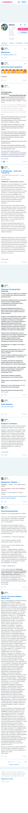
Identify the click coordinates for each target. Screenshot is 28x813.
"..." (2, 90)
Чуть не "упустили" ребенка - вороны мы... (11, 597)
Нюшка (6, 48)
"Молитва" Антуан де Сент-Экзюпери (11, 290)
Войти (24, 2)
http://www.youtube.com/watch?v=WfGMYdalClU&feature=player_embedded (14, 497)
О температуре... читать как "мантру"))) (11, 172)
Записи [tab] (5, 43)
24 (6, 454)
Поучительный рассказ (9, 511)
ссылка (2, 114)
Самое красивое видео (7, 406)
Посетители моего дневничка (11, 67)
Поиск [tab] (12, 43)
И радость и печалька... (9, 423)
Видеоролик (5, 52)
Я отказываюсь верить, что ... (9, 54)
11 (6, 262)
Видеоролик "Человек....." (10, 482)
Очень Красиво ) (7, 404)
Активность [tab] (20, 43)
